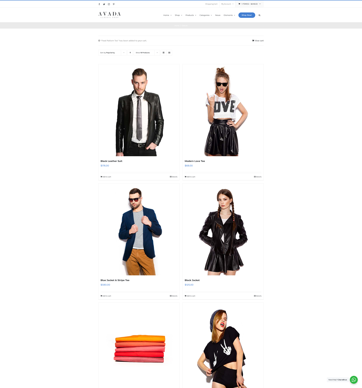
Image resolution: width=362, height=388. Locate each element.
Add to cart (107, 177)
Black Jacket (192, 280)
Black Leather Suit (111, 161)
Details (174, 177)
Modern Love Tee (195, 161)
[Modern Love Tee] (223, 110)
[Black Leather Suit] (138, 110)
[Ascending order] (130, 53)
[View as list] (169, 52)
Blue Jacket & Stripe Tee (115, 280)
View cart (259, 40)
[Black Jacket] (223, 229)
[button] (259, 15)
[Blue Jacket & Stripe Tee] (138, 229)
